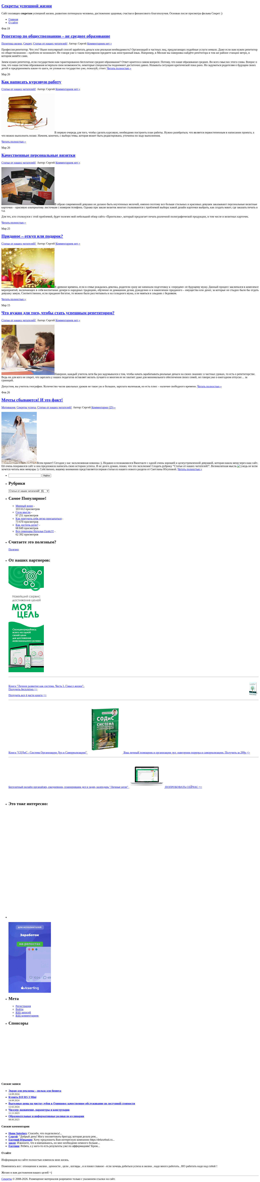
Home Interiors (17, 1133)
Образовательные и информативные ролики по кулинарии (46, 1116)
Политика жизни (11, 43)
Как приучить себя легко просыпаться (39, 518)
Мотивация (8, 407)
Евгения (13, 1146)
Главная (13, 19)
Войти (19, 1009)
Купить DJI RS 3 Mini (22, 1097)
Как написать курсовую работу (31, 82)
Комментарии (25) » (103, 407)
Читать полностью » (119, 68)
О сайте (13, 22)
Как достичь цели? (27, 524)
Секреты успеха (26, 407)
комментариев (27, 1015)
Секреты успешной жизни (26, 6)
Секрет (27, 43)
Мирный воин (24, 505)
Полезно (13, 549)
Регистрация (23, 1006)
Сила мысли (23, 512)
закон (12, 1142)
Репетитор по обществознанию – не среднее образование (55, 36)
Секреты (6, 1178)
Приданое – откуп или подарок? (32, 236)
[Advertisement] (22, 863)
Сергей (13, 1136)
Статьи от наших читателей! (50, 43)
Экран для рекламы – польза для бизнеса (34, 1090)
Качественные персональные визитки (38, 155)
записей (23, 1012)
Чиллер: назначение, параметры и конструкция (39, 1109)
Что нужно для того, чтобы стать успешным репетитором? (57, 312)
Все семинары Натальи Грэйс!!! (35, 531)
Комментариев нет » (99, 43)
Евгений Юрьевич (20, 1139)
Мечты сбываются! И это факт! (32, 400)
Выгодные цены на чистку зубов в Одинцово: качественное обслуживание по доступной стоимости (71, 1103)
